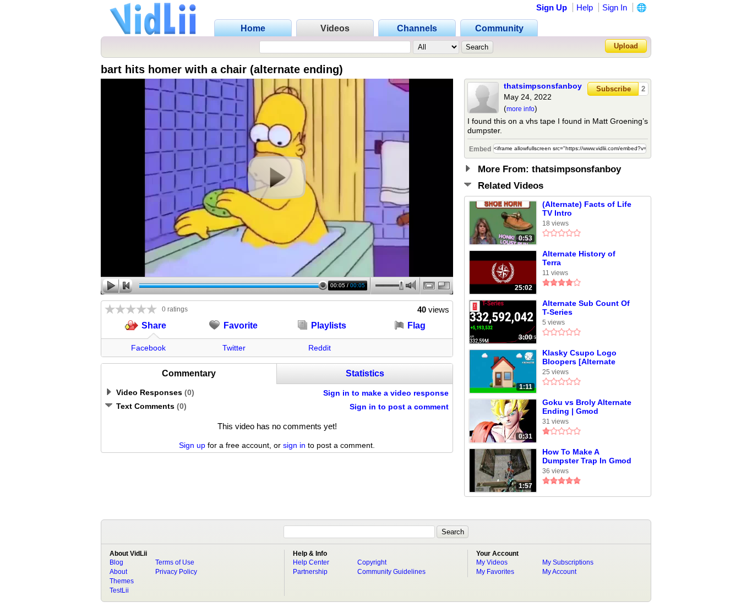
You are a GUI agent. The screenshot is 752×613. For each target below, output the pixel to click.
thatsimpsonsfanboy (543, 85)
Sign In (614, 7)
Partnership (310, 572)
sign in (294, 445)
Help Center (311, 562)
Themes (122, 581)
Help (584, 7)
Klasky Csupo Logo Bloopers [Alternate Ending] (579, 357)
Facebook (148, 347)
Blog (116, 562)
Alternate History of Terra (578, 258)
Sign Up (551, 7)
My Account (559, 572)
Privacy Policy (176, 572)
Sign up (192, 445)
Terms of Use (174, 562)
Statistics (365, 373)
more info (520, 109)
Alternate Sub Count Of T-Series (586, 307)
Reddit (319, 347)
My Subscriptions (567, 562)
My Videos (492, 562)
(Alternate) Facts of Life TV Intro (586, 208)
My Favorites (495, 572)
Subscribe (613, 89)
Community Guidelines (391, 572)
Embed (480, 149)
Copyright (371, 562)
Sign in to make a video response (386, 392)
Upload (626, 46)
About (118, 572)
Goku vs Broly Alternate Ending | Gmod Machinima (586, 407)
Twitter (234, 347)
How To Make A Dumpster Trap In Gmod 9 (586, 456)
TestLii (119, 590)
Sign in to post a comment (399, 406)
